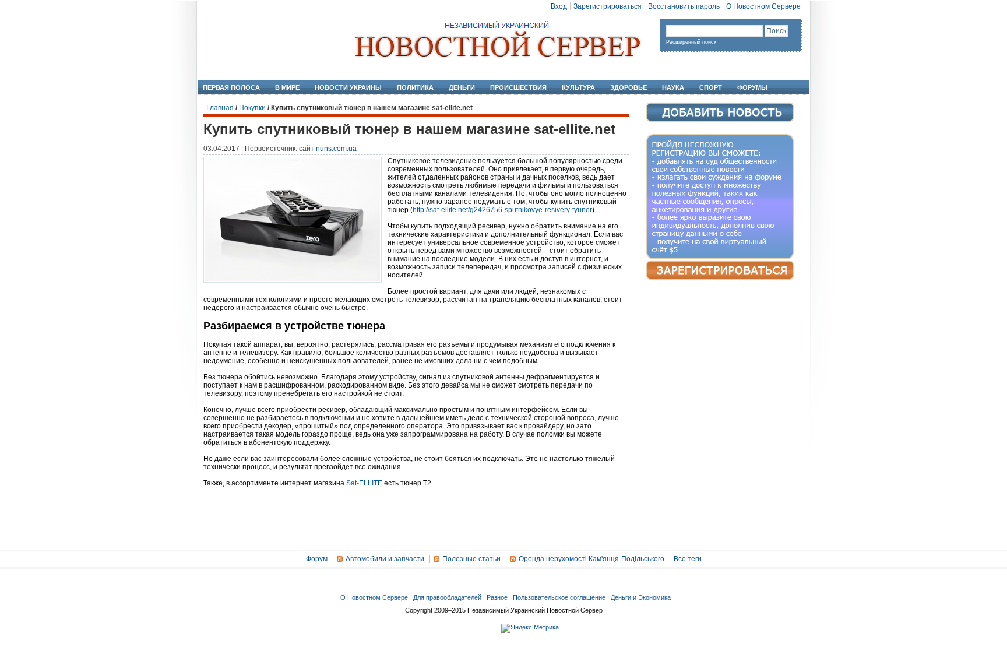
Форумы (752, 87)
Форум (317, 559)
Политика (415, 87)
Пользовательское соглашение (559, 597)
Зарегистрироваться (607, 6)
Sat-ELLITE (364, 483)
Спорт (710, 87)
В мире (287, 87)
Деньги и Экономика (641, 597)
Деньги (462, 87)
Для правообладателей (447, 597)
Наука (673, 87)
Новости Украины (348, 87)
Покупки (252, 108)
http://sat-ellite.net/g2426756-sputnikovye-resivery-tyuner (502, 210)
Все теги (688, 559)
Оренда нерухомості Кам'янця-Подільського (591, 559)
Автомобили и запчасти (385, 559)
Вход (559, 6)
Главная (220, 108)
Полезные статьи (471, 559)
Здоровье (628, 87)
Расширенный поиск (691, 42)
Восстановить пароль (684, 6)
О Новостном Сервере (763, 6)
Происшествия (518, 87)
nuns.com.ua (336, 149)
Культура (578, 87)
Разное (497, 597)
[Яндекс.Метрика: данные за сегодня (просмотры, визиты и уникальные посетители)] (530, 628)
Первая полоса (231, 87)
